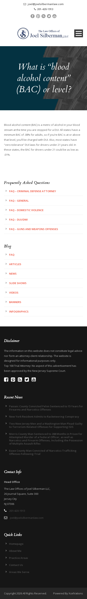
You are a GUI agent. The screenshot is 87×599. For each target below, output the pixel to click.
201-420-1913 (45, 9)
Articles (15, 264)
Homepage (16, 544)
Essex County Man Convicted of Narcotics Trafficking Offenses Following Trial (42, 452)
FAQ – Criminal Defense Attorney (32, 191)
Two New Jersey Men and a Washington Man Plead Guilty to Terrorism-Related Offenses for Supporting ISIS (46, 425)
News (13, 273)
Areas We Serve (19, 572)
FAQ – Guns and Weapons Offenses (33, 229)
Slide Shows (18, 283)
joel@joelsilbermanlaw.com (45, 4)
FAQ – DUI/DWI (18, 219)
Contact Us (16, 565)
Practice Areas (18, 558)
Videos (13, 292)
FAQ (11, 254)
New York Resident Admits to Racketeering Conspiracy (44, 416)
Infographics (19, 311)
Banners (15, 302)
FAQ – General (19, 200)
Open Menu (78, 33)
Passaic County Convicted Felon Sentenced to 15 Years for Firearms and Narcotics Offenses (46, 407)
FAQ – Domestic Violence (26, 210)
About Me (15, 551)
